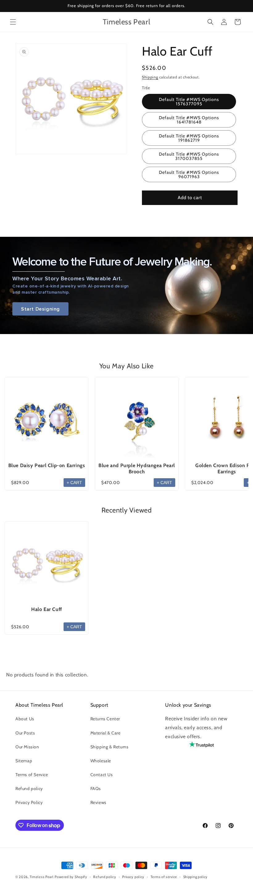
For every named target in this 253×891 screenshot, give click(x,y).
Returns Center (105, 719)
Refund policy (29, 788)
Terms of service (164, 877)
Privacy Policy (29, 802)
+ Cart (74, 482)
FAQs (95, 788)
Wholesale (100, 760)
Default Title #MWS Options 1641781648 (189, 120)
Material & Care (105, 733)
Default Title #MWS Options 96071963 (189, 174)
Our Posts (25, 733)
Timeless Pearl (42, 877)
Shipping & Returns (109, 747)
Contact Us (101, 774)
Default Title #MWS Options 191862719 (189, 138)
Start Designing (40, 309)
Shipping (150, 77)
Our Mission (27, 747)
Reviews (98, 802)
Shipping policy (195, 877)
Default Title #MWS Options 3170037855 (189, 156)
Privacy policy (133, 877)
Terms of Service (31, 774)
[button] (13, 22)
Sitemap (23, 760)
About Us (24, 719)
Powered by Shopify (71, 877)
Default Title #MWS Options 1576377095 (189, 102)
